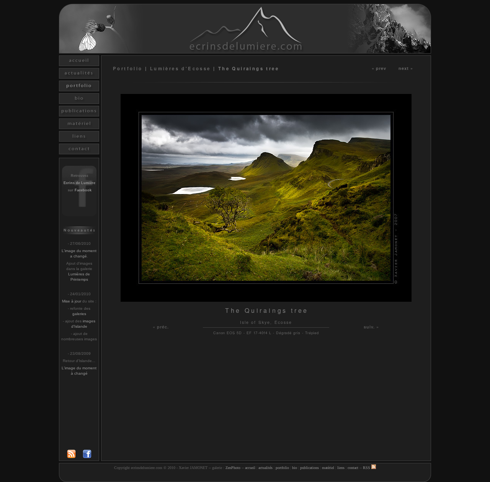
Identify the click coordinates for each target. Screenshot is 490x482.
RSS (367, 468)
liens (341, 468)
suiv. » (371, 327)
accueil (250, 468)
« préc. (161, 327)
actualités (265, 468)
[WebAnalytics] (245, 477)
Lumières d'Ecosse (180, 68)
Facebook (83, 190)
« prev (379, 67)
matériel (328, 468)
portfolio (282, 468)
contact (353, 468)
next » (406, 67)
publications (309, 468)
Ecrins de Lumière (79, 183)
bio (294, 468)
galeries (79, 314)
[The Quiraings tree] (266, 299)
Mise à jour (71, 301)
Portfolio (129, 68)
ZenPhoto (232, 468)
